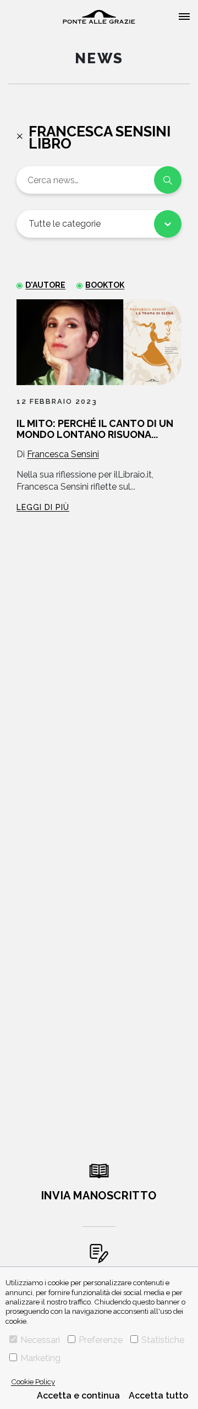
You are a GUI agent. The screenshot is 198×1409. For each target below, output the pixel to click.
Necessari (40, 1340)
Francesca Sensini (63, 454)
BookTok (104, 285)
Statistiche (162, 1340)
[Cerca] (168, 180)
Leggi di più (42, 507)
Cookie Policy (33, 1381)
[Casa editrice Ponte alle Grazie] (99, 17)
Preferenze (101, 1340)
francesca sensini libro (99, 137)
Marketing (40, 1358)
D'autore (45, 285)
